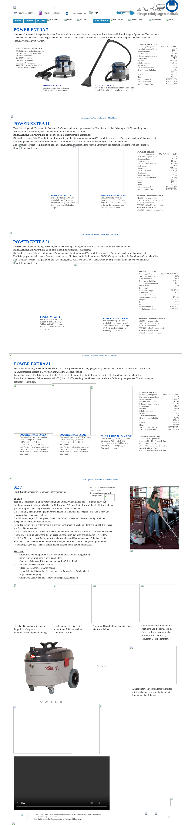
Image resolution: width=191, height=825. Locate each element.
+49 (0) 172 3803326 (51, 13)
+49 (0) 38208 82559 (26, 13)
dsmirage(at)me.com (77, 13)
